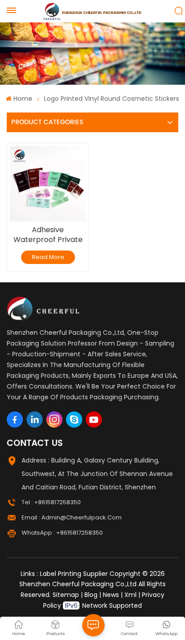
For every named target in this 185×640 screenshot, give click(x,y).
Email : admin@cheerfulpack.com (72, 517)
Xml (130, 594)
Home (22, 98)
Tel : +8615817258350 (51, 502)
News (111, 594)
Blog (90, 594)
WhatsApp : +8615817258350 (62, 532)
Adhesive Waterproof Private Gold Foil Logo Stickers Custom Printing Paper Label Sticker (48, 235)
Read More (48, 257)
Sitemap (66, 594)
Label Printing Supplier (74, 573)
